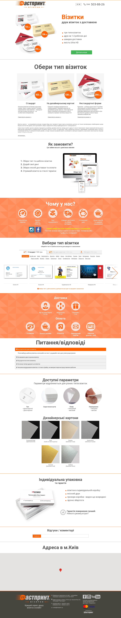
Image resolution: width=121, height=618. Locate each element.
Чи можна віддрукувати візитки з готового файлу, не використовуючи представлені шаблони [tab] (46, 367)
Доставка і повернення (89, 603)
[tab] (37, 536)
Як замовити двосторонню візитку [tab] (28, 357)
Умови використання (88, 601)
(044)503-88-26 (57, 603)
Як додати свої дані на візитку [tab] (26, 349)
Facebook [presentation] (37, 536)
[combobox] (78, 4)
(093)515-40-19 (65, 605)
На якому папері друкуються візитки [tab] (28, 364)
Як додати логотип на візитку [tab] (26, 360)
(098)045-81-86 (57, 605)
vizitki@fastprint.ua (58, 607)
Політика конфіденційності (90, 600)
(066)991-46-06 (65, 603)
